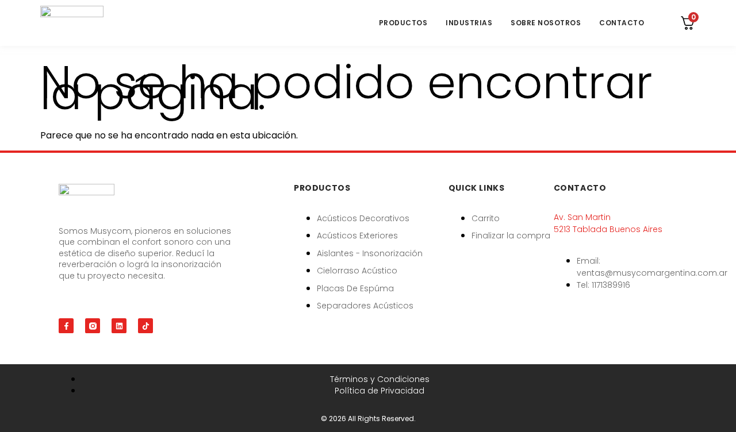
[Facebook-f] (66, 325)
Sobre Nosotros (546, 23)
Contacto (621, 23)
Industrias (469, 23)
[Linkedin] (119, 325)
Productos (403, 23)
